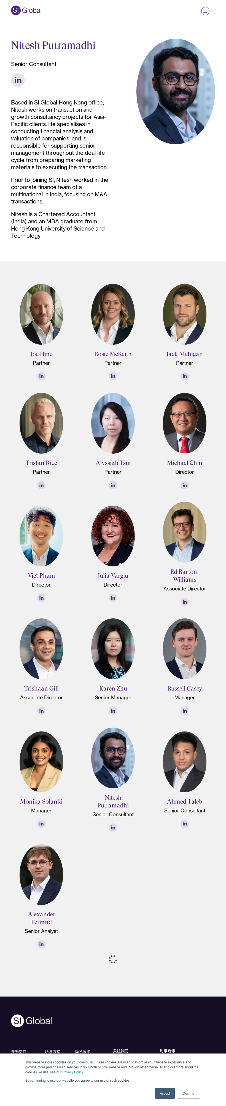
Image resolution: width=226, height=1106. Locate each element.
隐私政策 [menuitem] (82, 1051)
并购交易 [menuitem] (18, 1051)
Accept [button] (165, 1093)
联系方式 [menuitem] (52, 1051)
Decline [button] (188, 1093)
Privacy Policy (72, 1072)
